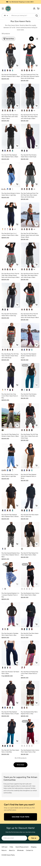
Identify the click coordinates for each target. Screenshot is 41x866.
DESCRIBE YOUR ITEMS (20, 817)
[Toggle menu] (3, 8)
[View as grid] (31, 38)
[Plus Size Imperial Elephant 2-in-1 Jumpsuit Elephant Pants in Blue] (11, 574)
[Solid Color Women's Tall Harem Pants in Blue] (11, 653)
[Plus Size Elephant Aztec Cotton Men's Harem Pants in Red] (30, 731)
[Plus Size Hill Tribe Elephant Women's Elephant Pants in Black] (11, 56)
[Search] (36, 15)
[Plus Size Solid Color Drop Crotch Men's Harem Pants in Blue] (11, 375)
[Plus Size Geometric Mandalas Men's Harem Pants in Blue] (11, 614)
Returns (4, 850)
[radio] (3, 70)
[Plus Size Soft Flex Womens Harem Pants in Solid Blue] (30, 375)
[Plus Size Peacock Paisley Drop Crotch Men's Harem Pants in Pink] (30, 653)
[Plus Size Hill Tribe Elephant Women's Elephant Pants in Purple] (30, 335)
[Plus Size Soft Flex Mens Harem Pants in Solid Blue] (11, 731)
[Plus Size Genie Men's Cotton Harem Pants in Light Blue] (11, 455)
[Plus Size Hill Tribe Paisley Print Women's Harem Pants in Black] (11, 415)
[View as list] (37, 38)
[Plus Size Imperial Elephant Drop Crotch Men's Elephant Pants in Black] (11, 534)
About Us (12, 850)
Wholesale (20, 850)
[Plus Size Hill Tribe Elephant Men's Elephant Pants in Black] (11, 136)
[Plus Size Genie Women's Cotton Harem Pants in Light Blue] (11, 174)
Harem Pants (11, 855)
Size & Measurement (22, 847)
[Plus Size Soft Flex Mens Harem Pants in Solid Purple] (30, 614)
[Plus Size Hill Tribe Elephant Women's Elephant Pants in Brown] (30, 455)
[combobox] (20, 15)
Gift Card (4, 847)
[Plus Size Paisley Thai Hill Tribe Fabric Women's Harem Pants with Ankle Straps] (11, 335)
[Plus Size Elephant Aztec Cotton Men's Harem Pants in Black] (30, 574)
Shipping (33, 847)
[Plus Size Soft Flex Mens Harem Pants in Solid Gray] (30, 496)
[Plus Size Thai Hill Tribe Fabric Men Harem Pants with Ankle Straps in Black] (11, 96)
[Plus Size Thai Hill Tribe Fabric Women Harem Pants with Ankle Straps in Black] (30, 214)
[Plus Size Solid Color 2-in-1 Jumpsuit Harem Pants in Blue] (11, 214)
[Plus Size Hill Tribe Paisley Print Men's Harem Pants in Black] (30, 534)
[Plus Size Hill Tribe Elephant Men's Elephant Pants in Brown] (11, 496)
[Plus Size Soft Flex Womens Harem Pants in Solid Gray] (11, 295)
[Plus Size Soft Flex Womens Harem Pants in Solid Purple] (30, 136)
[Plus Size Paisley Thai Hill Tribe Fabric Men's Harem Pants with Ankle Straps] (30, 415)
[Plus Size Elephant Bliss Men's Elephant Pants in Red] (30, 693)
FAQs (11, 847)
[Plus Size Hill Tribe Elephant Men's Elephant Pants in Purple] (11, 693)
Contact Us (29, 850)
